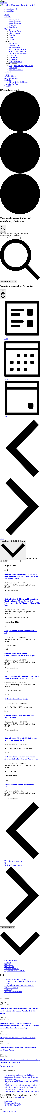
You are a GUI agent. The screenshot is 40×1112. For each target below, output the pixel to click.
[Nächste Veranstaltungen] (22, 535)
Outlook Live (9, 967)
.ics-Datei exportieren (11, 969)
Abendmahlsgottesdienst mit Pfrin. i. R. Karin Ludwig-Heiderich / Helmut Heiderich (21, 677)
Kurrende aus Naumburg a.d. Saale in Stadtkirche (21, 1091)
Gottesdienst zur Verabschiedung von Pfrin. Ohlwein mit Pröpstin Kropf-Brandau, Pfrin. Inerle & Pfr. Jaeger (21, 576)
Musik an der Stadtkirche (13, 992)
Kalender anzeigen (6, 1066)
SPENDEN (4, 3)
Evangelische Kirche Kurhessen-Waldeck (19, 986)
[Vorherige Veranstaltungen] (22, 476)
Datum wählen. (31, 558)
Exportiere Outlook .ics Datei (14, 971)
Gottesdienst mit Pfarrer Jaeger (16, 699)
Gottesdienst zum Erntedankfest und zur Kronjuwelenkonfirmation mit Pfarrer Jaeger (21, 758)
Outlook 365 (8, 965)
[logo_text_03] (17, 5)
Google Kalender (10, 961)
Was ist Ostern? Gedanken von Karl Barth (19, 1075)
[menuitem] (22, 15)
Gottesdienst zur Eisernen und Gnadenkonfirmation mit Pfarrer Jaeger (19, 654)
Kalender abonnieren (7, 927)
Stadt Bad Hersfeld (11, 988)
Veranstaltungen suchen (8, 281)
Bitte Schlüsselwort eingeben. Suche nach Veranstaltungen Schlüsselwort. (14, 235)
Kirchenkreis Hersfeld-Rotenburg (16, 979)
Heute (2, 539)
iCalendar (7, 963)
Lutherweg (8, 990)
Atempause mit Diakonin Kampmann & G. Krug (18, 1038)
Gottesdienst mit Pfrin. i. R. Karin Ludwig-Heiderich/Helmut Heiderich (20, 739)
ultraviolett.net (20, 1097)
